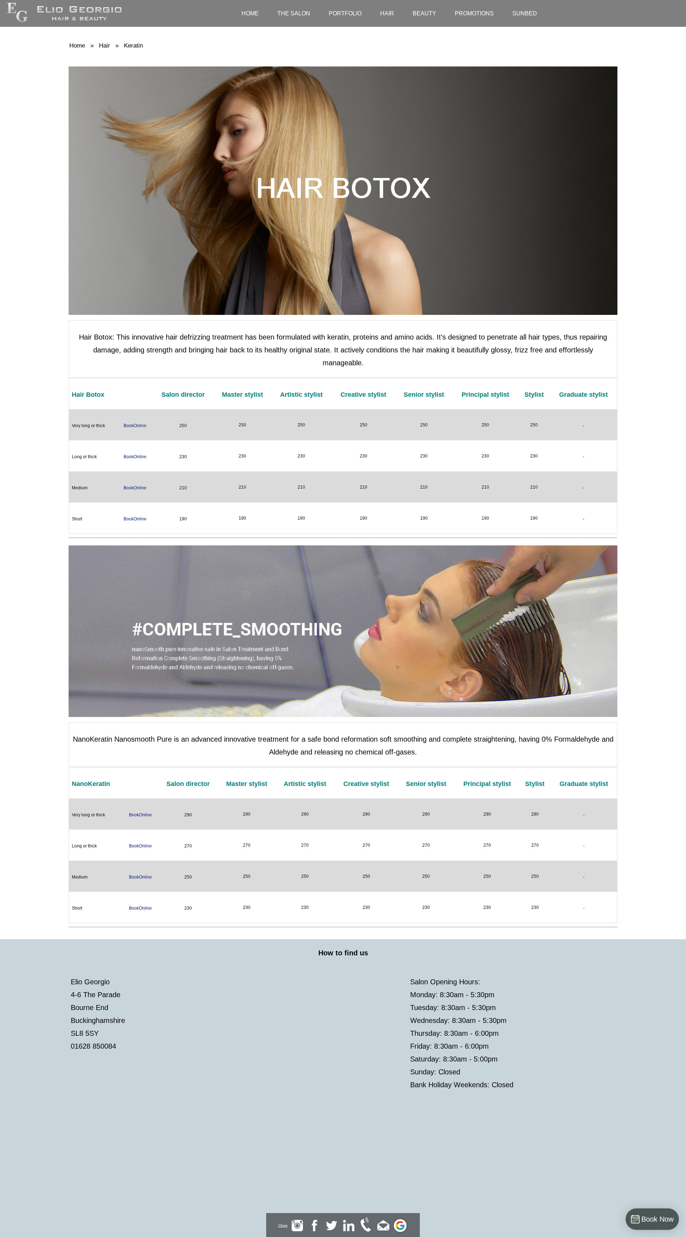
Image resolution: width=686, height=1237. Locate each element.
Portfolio (345, 13)
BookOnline (135, 425)
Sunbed (524, 13)
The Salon (293, 13)
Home (250, 13)
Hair (387, 13)
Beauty (424, 13)
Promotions (474, 13)
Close (283, 1225)
